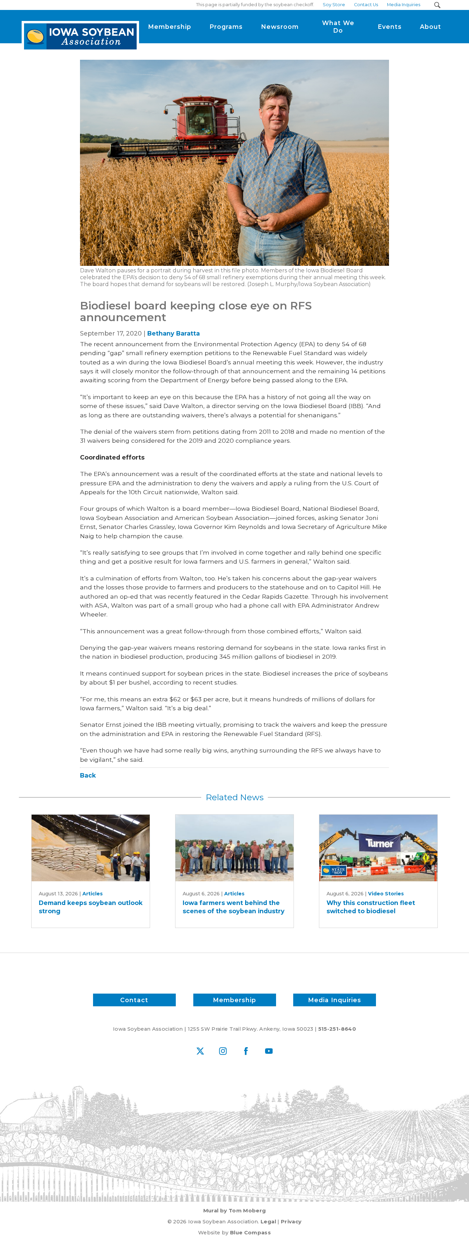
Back (88, 775)
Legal (268, 1222)
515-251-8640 (337, 1029)
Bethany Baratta (173, 333)
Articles (92, 894)
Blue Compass (250, 1233)
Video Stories (386, 894)
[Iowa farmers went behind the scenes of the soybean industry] (234, 848)
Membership (234, 1000)
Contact (134, 1000)
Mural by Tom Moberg (234, 1211)
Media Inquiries (334, 1000)
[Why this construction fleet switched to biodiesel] (378, 848)
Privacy (291, 1222)
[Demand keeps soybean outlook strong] (91, 848)
